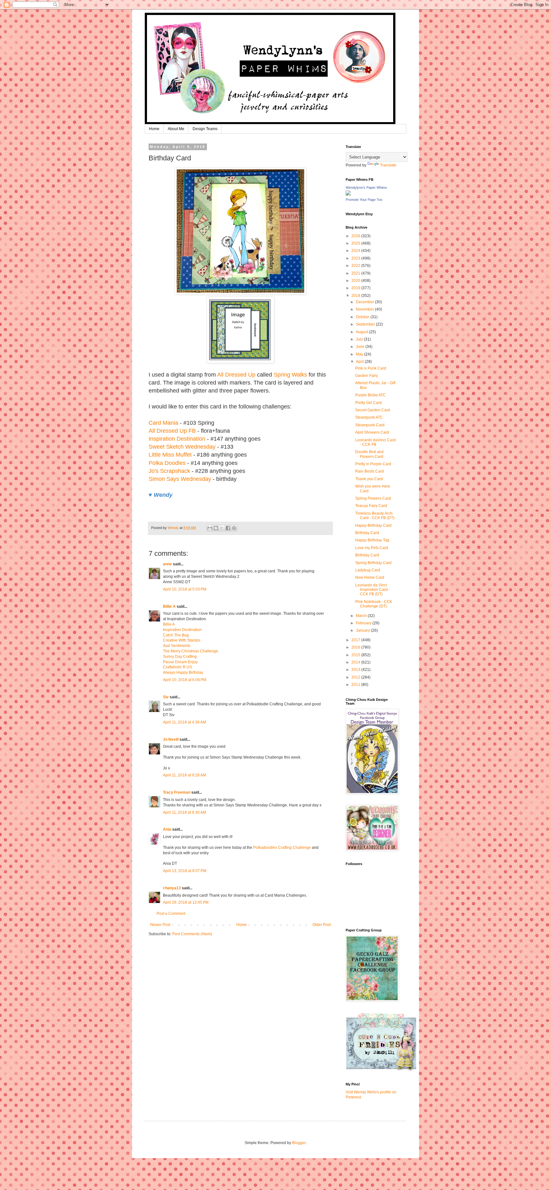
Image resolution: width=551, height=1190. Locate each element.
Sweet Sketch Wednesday (182, 447)
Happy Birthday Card (373, 525)
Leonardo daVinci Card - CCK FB (375, 442)
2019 (356, 288)
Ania (167, 829)
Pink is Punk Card (370, 368)
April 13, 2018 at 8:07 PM (184, 871)
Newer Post (160, 924)
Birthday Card (367, 533)
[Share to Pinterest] (234, 528)
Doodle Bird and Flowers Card (369, 454)
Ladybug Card (367, 570)
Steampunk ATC (369, 417)
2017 (356, 640)
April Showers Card (372, 432)
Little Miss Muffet (170, 455)
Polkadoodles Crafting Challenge (282, 847)
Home (154, 129)
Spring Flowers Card (373, 498)
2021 (356, 273)
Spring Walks (290, 374)
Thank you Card (369, 479)
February (364, 623)
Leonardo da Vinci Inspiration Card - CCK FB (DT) (372, 590)
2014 (356, 662)
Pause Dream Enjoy (180, 662)
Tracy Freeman (176, 792)
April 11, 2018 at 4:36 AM (184, 722)
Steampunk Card (370, 425)
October (363, 317)
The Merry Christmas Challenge (190, 651)
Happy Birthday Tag (372, 540)
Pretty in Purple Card (373, 464)
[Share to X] (222, 528)
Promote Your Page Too (364, 200)
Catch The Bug (176, 635)
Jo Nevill (171, 739)
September (366, 324)
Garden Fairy (366, 375)
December (365, 302)
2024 (356, 250)
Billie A (169, 606)
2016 (356, 647)
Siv (166, 697)
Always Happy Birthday (183, 672)
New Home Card (369, 577)
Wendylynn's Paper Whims (366, 187)
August (362, 332)
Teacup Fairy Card (371, 505)
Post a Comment (171, 913)
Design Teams (205, 129)
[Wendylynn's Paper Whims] (348, 194)
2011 (356, 684)
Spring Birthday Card (373, 563)
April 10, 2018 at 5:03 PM (184, 589)
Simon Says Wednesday (180, 479)
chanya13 (172, 888)
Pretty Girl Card (368, 402)
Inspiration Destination (177, 439)
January (363, 630)
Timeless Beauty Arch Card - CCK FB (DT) (374, 515)
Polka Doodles (167, 463)
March (362, 615)
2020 (356, 280)
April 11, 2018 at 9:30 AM (184, 812)
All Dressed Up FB (172, 431)
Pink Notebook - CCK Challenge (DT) (373, 603)
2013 (356, 669)
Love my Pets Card (371, 548)
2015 (356, 655)
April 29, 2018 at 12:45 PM (186, 902)
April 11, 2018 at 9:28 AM (184, 775)
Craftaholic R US (177, 667)
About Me (176, 129)
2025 (356, 243)
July (360, 339)
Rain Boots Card (369, 471)
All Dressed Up (236, 374)
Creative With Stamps (181, 640)
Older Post (321, 924)
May (360, 354)
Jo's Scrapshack (169, 471)
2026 (356, 236)
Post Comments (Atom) (192, 934)
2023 (356, 258)
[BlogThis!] (216, 528)
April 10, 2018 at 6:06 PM (184, 680)
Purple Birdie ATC (370, 395)
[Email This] (210, 528)
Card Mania (163, 423)
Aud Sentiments (176, 645)
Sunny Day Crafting (180, 656)
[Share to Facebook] (228, 528)
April (360, 361)
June (360, 346)
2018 (356, 295)
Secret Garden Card (372, 410)
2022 (356, 265)
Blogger (298, 1143)
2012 (356, 677)
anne (167, 564)
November (365, 309)
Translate (388, 165)
